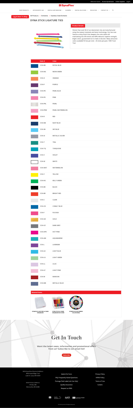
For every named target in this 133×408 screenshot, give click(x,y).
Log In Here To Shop (20, 17)
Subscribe (66, 355)
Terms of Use (100, 381)
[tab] (78, 26)
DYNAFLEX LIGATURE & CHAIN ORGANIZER (40, 312)
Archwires (44, 16)
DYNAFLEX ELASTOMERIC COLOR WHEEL (76, 312)
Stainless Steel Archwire (59, 16)
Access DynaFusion (108, 1)
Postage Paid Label (66, 381)
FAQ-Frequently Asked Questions (66, 378)
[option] (40, 305)
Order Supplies (120, 1)
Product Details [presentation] (78, 26)
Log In (128, 1)
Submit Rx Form (66, 374)
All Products (34, 16)
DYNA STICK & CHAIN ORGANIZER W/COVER (58, 312)
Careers (100, 385)
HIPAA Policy (100, 378)
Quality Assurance (66, 385)
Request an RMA (66, 388)
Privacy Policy (100, 374)
